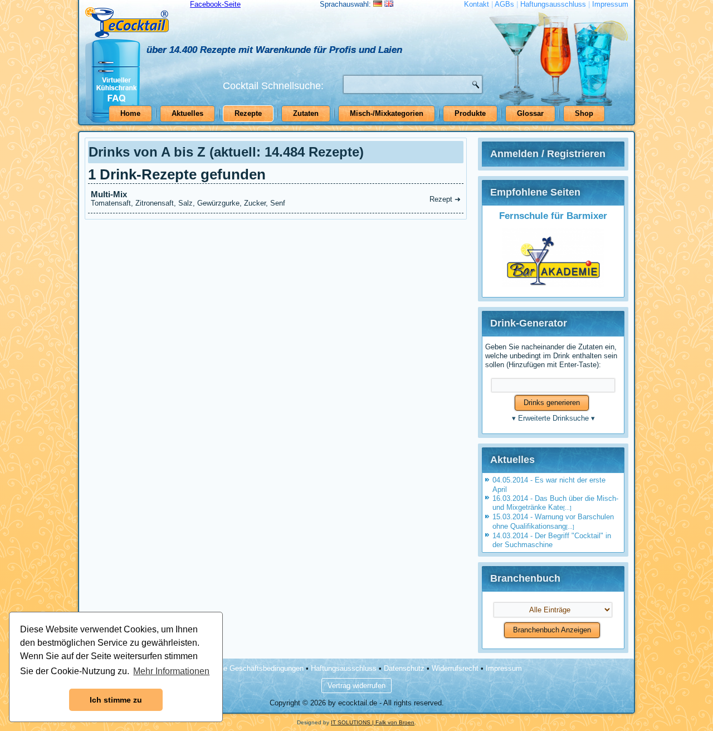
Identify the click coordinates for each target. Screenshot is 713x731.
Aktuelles (187, 113)
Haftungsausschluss (553, 4)
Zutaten (306, 113)
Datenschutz (404, 668)
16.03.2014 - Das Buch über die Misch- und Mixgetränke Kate (555, 502)
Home (130, 113)
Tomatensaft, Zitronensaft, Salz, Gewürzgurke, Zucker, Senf (276, 198)
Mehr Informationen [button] (171, 671)
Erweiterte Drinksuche (553, 418)
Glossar (530, 113)
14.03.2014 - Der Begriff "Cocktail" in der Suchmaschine (551, 540)
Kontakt (476, 4)
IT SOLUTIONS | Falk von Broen (372, 722)
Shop (584, 113)
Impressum (610, 4)
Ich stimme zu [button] (116, 699)
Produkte (470, 113)
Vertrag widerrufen (356, 685)
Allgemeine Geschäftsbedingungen (248, 668)
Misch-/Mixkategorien (386, 113)
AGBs (504, 4)
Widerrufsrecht (455, 668)
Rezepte (248, 113)
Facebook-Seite (215, 4)
